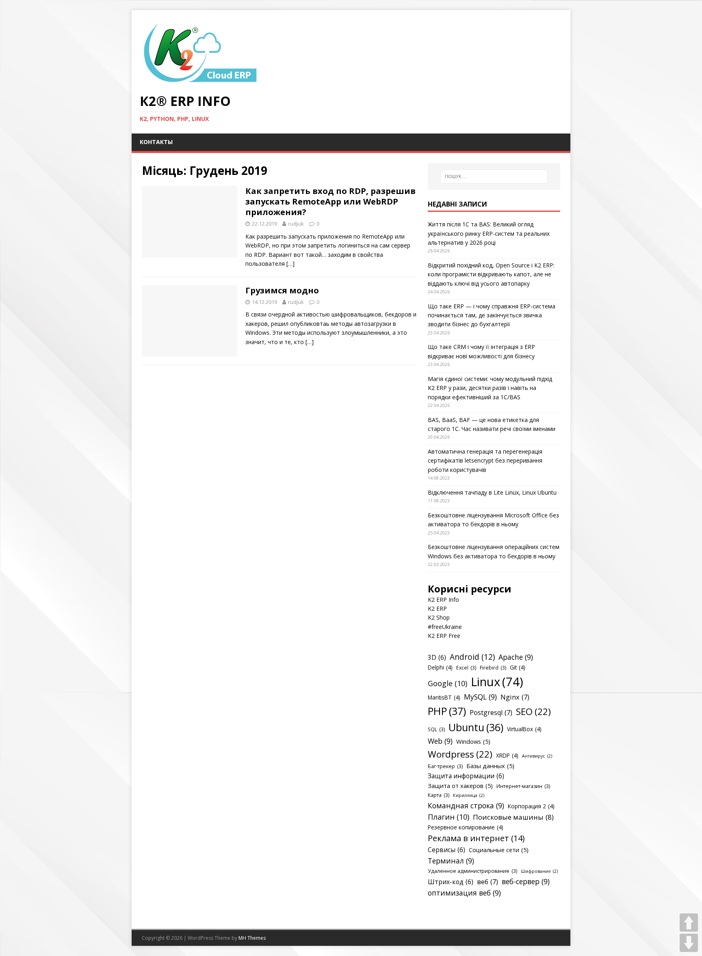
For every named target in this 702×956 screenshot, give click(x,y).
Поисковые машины (513, 817)
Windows (473, 741)
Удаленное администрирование (472, 871)
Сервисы (446, 849)
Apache (515, 657)
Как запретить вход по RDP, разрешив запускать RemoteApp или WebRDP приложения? (330, 201)
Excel (466, 667)
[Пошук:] (494, 176)
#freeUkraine (445, 627)
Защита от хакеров (460, 786)
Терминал (451, 861)
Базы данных (490, 766)
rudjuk (296, 223)
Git (517, 667)
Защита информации (466, 775)
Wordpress (460, 754)
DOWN (689, 943)
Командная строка (466, 805)
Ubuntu (475, 727)
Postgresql (491, 712)
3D (437, 657)
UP (689, 922)
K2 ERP (437, 608)
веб (487, 881)
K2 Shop (439, 617)
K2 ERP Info (443, 599)
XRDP (507, 755)
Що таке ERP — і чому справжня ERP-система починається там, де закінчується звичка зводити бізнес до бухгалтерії (491, 315)
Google (447, 683)
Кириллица (468, 795)
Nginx (514, 697)
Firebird (493, 667)
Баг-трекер (445, 766)
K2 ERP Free (444, 635)
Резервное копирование (465, 827)
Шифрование (539, 871)
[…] (290, 263)
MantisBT (444, 697)
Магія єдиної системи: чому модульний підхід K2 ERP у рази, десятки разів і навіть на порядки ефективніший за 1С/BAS (490, 388)
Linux (497, 682)
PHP (447, 711)
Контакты (156, 142)
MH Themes (252, 937)
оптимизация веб (464, 893)
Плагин (448, 817)
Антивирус (537, 756)
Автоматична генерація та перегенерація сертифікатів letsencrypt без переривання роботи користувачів (485, 461)
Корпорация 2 (531, 806)
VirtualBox (524, 729)
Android (472, 657)
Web (440, 741)
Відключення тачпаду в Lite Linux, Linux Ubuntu (492, 492)
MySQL (480, 697)
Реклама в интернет (476, 838)
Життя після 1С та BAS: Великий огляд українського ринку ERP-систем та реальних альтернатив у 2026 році (489, 233)
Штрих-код (450, 881)
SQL (436, 729)
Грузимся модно (282, 290)
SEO (533, 711)
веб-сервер (526, 881)
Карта (438, 795)
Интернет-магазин (523, 786)
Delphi (440, 667)
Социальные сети (499, 850)
